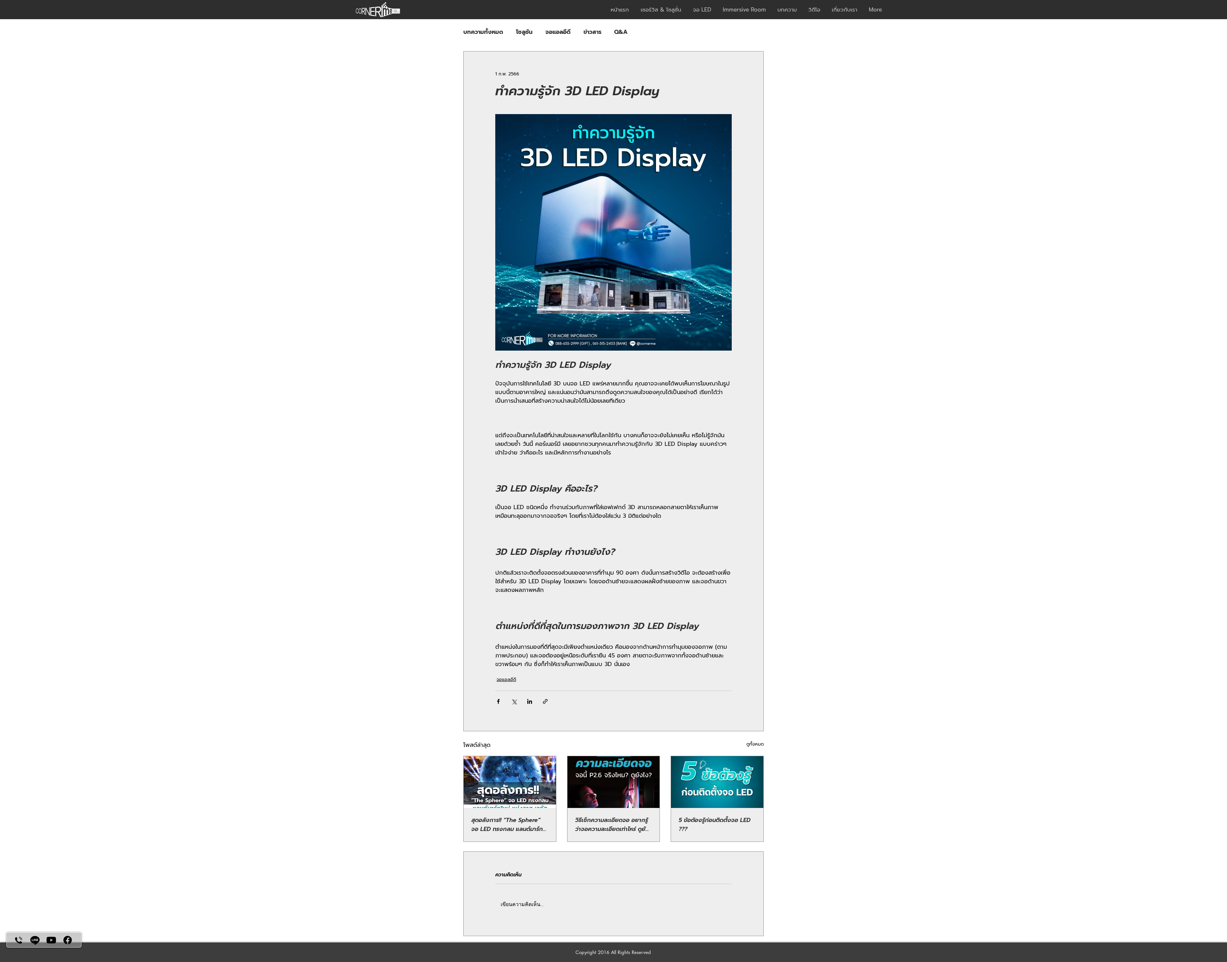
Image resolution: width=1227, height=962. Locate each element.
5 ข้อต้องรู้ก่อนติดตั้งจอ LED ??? (715, 825)
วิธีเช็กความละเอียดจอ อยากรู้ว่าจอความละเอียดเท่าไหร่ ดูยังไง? (612, 825)
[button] (662, 10)
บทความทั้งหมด (483, 31)
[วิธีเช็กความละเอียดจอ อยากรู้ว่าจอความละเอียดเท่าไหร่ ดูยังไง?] (613, 782)
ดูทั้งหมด (755, 744)
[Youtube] (51, 940)
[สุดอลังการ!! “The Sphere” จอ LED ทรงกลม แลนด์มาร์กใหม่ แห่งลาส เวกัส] (510, 782)
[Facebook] (67, 940)
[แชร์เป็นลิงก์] (545, 701)
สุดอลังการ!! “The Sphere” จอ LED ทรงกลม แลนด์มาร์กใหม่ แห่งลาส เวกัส (507, 825)
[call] (18, 940)
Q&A (621, 31)
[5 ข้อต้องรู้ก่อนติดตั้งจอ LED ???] (717, 782)
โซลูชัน (524, 31)
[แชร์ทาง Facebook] (498, 701)
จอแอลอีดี (558, 31)
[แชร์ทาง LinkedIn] (530, 701)
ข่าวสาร (592, 31)
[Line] (35, 940)
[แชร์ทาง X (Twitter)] (514, 701)
